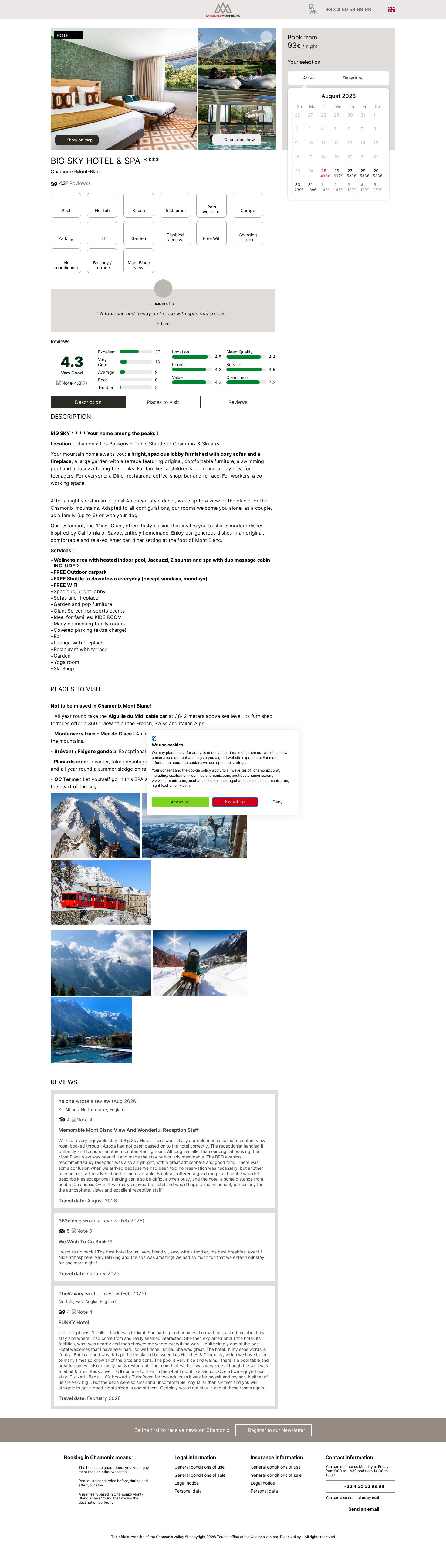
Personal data (188, 1490)
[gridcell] (377, 118)
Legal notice (186, 1483)
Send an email (363, 1509)
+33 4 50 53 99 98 (363, 1486)
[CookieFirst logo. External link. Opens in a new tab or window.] (154, 738)
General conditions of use (199, 1466)
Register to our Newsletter (276, 1430)
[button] (379, 96)
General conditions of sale (199, 1475)
